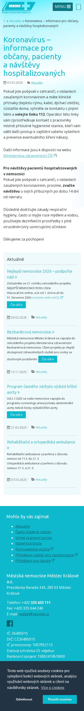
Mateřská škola (28, 543)
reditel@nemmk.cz (34, 614)
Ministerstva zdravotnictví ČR (27, 155)
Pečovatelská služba (32, 549)
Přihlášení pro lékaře (33, 560)
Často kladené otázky (33, 531)
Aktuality (15, 21)
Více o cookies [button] (52, 688)
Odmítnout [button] (24, 699)
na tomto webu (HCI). (45, 297)
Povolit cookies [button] (60, 699)
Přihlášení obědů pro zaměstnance (44, 555)
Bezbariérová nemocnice (29, 332)
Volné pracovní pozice (33, 537)
